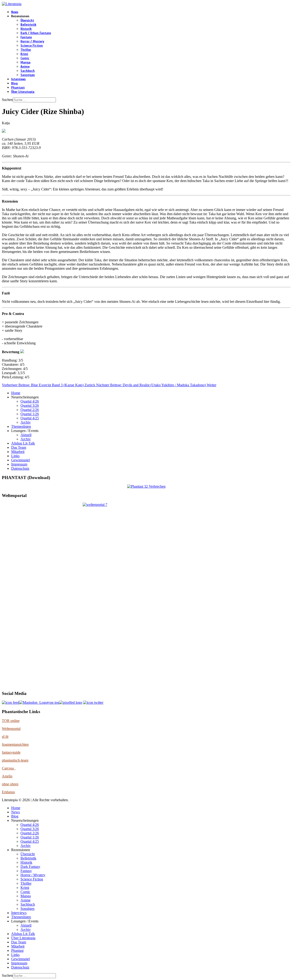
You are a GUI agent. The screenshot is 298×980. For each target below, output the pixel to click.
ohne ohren (10, 784)
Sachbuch (27, 71)
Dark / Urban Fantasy (35, 33)
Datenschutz (20, 468)
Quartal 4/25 (29, 418)
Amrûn (7, 776)
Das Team (18, 447)
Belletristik (28, 25)
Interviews (18, 79)
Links (15, 456)
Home (15, 393)
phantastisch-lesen (15, 760)
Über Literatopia (22, 92)
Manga (25, 62)
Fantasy (26, 37)
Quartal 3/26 (29, 405)
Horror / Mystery (32, 41)
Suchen (7, 100)
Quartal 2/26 (29, 410)
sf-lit (5, 736)
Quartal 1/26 (29, 414)
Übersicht (27, 20)
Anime (25, 67)
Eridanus (8, 792)
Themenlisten (21, 426)
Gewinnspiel (20, 460)
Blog (14, 83)
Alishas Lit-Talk (23, 443)
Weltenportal (11, 729)
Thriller (25, 50)
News (14, 12)
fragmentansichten (15, 744)
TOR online (11, 721)
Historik (26, 29)
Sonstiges (27, 75)
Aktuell (25, 435)
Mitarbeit (17, 452)
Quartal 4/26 (29, 401)
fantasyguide (11, 752)
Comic (24, 58)
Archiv (25, 422)
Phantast (18, 88)
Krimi (24, 54)
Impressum (19, 464)
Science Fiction (31, 46)
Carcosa (9, 768)
